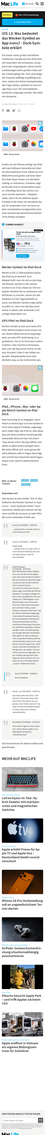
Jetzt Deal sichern (23, 22)
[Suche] (37, 3)
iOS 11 (26, 480)
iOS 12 (35, 480)
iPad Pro (27, 484)
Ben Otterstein (10, 104)
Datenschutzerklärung (25, 1128)
